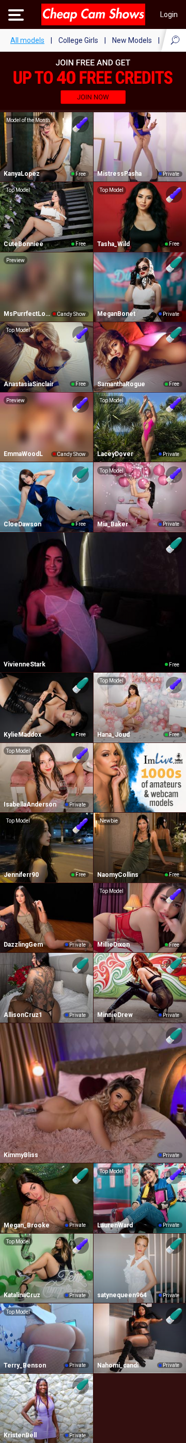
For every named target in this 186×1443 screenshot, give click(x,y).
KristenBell (20, 1435)
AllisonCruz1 (23, 1015)
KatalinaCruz (22, 1295)
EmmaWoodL (23, 454)
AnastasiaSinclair (29, 384)
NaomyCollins (117, 874)
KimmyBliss (21, 1155)
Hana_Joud (113, 734)
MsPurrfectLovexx (27, 313)
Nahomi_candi (117, 1365)
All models (27, 40)
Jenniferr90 (21, 874)
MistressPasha (119, 173)
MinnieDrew (115, 1015)
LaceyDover (115, 454)
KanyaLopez (22, 173)
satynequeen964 (122, 1295)
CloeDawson (22, 524)
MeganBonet (116, 313)
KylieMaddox (22, 734)
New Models (132, 40)
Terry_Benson (25, 1365)
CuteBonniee (23, 244)
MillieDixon (113, 944)
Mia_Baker (112, 524)
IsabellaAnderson (30, 804)
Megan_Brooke (27, 1225)
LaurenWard (115, 1225)
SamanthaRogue (121, 384)
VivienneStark (24, 664)
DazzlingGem (23, 944)
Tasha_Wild (113, 244)
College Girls (78, 40)
